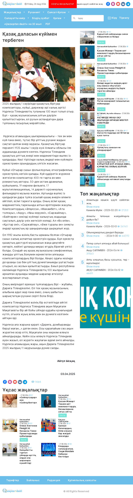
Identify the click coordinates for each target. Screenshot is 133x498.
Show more (93, 206)
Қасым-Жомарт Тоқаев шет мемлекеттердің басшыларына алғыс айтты (67, 406)
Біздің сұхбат (40, 18)
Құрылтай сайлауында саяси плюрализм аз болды (112, 35)
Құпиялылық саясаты (82, 480)
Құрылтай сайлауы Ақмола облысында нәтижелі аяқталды (114, 177)
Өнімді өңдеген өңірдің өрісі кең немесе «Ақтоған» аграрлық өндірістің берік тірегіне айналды (112, 87)
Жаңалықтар (12, 12)
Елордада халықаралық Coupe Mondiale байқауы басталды (66, 451)
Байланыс (33, 480)
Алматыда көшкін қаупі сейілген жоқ (83, 4)
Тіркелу (124, 17)
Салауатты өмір (14, 18)
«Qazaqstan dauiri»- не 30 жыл (23, 24)
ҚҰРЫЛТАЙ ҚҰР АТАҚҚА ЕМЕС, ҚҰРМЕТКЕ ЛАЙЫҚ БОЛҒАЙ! (114, 165)
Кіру (113, 17)
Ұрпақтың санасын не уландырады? (109, 148)
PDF (48, 24)
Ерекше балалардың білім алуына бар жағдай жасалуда (65, 430)
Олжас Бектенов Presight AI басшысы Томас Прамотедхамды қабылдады (28, 430)
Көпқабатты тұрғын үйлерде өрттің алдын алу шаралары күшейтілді (28, 456)
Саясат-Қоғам (56, 12)
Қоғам (57, 18)
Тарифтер (12, 480)
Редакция (53, 480)
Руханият (34, 12)
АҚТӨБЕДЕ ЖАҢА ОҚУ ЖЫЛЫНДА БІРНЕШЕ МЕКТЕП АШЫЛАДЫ (112, 120)
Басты (62, 415)
